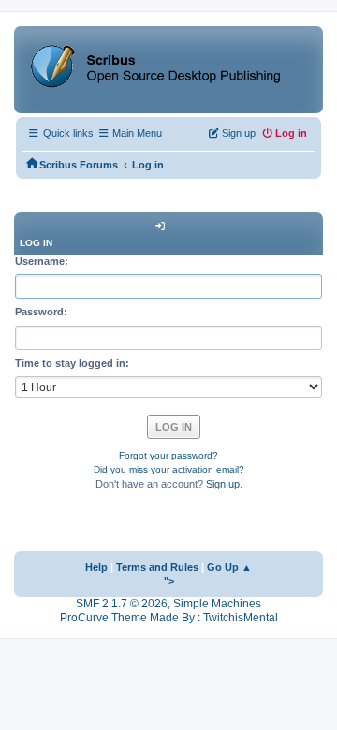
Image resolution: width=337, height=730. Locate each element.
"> (169, 581)
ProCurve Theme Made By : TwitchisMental (169, 617)
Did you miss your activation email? (169, 469)
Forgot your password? (168, 455)
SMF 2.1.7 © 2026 (122, 603)
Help (96, 567)
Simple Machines (217, 603)
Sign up (223, 483)
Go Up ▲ (229, 567)
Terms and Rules (157, 567)
